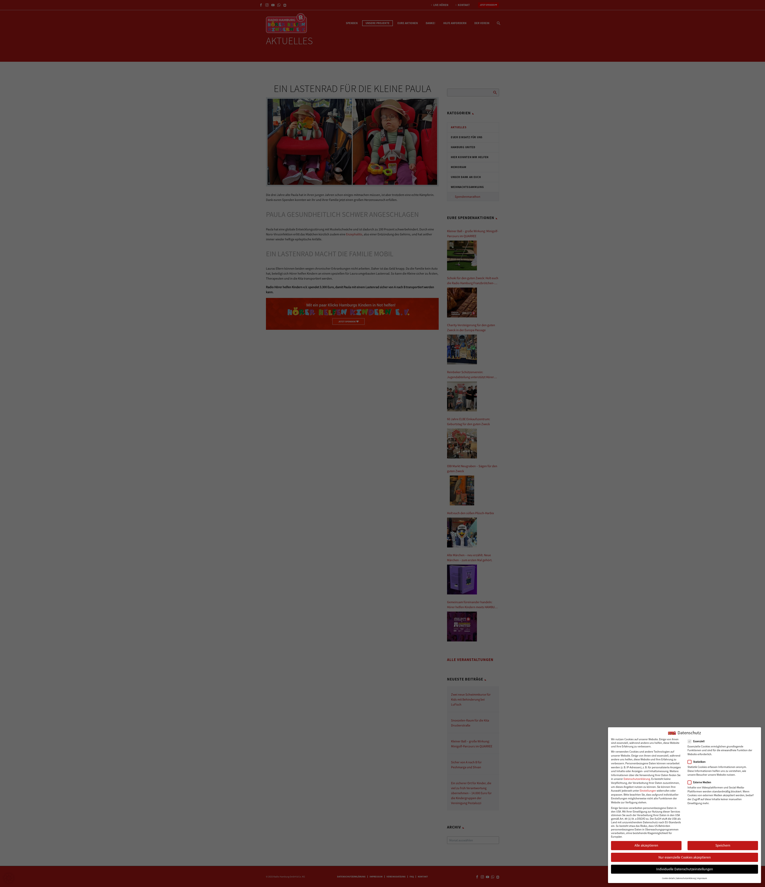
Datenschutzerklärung (637, 779)
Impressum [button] (702, 878)
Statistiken (699, 762)
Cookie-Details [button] (668, 878)
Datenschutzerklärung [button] (686, 878)
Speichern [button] (722, 845)
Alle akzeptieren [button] (646, 845)
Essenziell (699, 741)
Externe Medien (702, 782)
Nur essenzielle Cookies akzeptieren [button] (684, 857)
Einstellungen (648, 790)
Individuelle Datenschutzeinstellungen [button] (684, 869)
